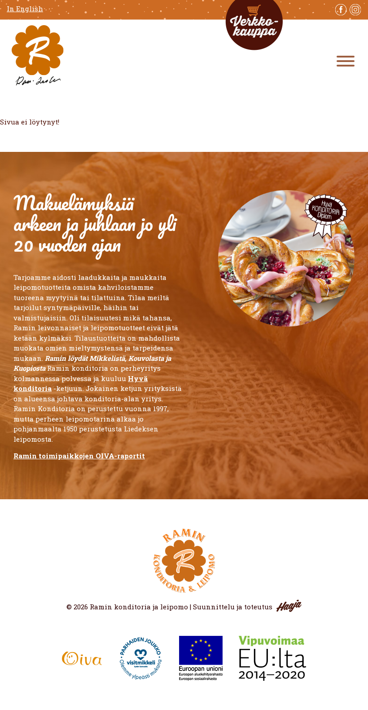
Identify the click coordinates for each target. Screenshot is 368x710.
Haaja (289, 605)
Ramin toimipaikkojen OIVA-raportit (79, 455)
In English (25, 9)
